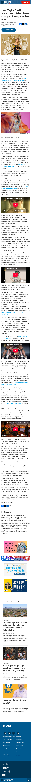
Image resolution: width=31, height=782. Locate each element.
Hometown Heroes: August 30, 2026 (14, 701)
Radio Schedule (19, 745)
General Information (7, 739)
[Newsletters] (15, 570)
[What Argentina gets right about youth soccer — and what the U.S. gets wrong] (15, 653)
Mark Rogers (6, 706)
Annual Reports (6, 748)
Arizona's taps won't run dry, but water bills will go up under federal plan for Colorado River (15, 626)
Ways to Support (20, 748)
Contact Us (18, 755)
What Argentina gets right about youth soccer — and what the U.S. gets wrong (14, 668)
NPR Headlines (6, 620)
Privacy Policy (18, 736)
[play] (2, 780)
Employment (19, 752)
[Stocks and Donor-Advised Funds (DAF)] (15, 547)
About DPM (5, 752)
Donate (26, 2)
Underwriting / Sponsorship (6, 755)
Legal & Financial (6, 742)
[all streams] (29, 780)
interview (12, 403)
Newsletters (19, 739)
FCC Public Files (6, 745)
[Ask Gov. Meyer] (15, 585)
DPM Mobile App (20, 742)
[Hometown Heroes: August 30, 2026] (15, 691)
